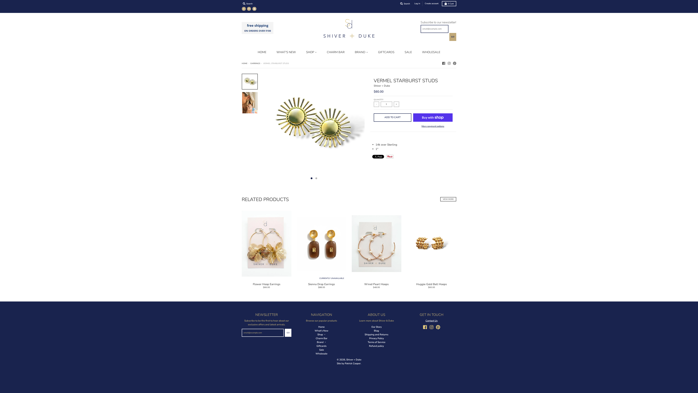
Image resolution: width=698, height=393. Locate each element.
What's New (321, 330)
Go (452, 37)
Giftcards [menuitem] (386, 52)
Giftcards (321, 346)
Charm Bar (321, 338)
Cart (451, 3)
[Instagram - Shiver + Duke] (449, 63)
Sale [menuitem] (408, 52)
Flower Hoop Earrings (266, 284)
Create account (431, 3)
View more (448, 199)
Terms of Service (376, 342)
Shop (320, 334)
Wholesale (321, 353)
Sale (321, 350)
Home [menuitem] (262, 52)
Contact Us (432, 320)
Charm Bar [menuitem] (336, 52)
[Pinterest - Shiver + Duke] (454, 63)
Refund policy (376, 346)
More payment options (433, 126)
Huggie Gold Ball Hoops (431, 284)
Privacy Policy (376, 338)
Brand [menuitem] (360, 52)
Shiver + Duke (382, 86)
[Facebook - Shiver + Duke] (443, 63)
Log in (417, 3)
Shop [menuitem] (310, 52)
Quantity (378, 99)
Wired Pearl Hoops (376, 284)
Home (244, 63)
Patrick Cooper (353, 363)
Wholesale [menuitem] (431, 52)
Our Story (376, 327)
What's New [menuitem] (286, 52)
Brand (320, 342)
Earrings (255, 63)
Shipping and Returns (376, 334)
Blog (376, 330)
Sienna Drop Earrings (321, 284)
